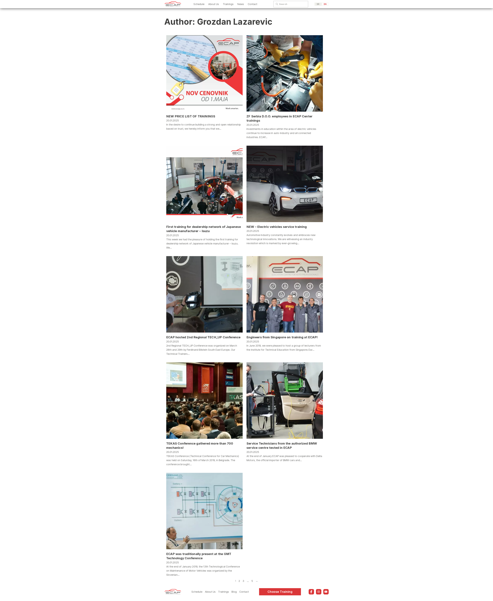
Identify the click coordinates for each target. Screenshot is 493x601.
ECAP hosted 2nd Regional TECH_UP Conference (203, 337)
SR (318, 4)
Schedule (198, 4)
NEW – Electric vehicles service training (276, 227)
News (240, 4)
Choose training (280, 592)
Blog (234, 591)
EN (325, 4)
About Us (213, 4)
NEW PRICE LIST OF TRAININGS (190, 116)
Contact (252, 4)
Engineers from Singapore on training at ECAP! (282, 337)
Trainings (228, 4)
